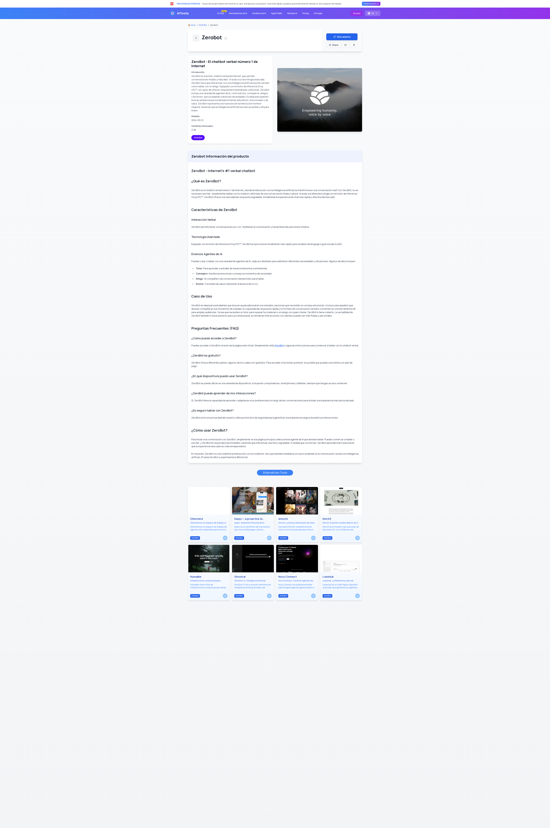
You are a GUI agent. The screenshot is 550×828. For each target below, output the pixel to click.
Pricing (305, 13)
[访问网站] (225, 538)
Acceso (356, 13)
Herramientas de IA (238, 13)
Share (335, 45)
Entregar (318, 13)
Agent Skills (276, 13)
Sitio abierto (343, 36)
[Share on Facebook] (354, 45)
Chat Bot (203, 25)
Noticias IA (292, 13)
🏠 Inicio (192, 25)
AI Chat (221, 13)
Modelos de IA (259, 13)
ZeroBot (279, 345)
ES (373, 13)
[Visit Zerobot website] (319, 100)
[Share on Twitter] (345, 45)
